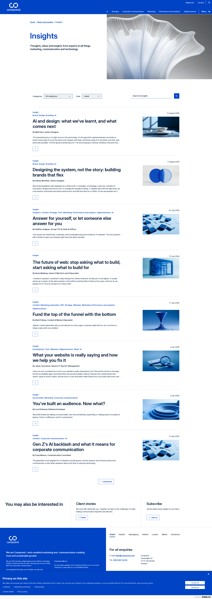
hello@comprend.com (125, 555)
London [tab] (155, 534)
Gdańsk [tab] (122, 534)
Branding (115, 11)
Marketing (151, 11)
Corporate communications (133, 11)
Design (42, 115)
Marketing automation (50, 305)
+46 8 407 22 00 (120, 560)
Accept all (195, 583)
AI (107, 11)
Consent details (8, 591)
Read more (37, 149)
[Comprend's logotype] (13, 7)
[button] (205, 11)
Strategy (53, 212)
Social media (38, 398)
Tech (60, 212)
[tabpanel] (159, 557)
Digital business (190, 11)
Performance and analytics (169, 11)
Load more (107, 481)
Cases (83, 517)
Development (38, 349)
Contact (201, 3)
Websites (77, 305)
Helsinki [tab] (145, 534)
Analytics (37, 212)
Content (45, 212)
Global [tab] (112, 534)
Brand (35, 115)
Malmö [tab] (164, 534)
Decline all (195, 587)
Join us (154, 517)
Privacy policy (22, 591)
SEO (62, 305)
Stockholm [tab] (175, 534)
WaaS (76, 349)
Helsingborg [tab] (133, 534)
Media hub (190, 3)
